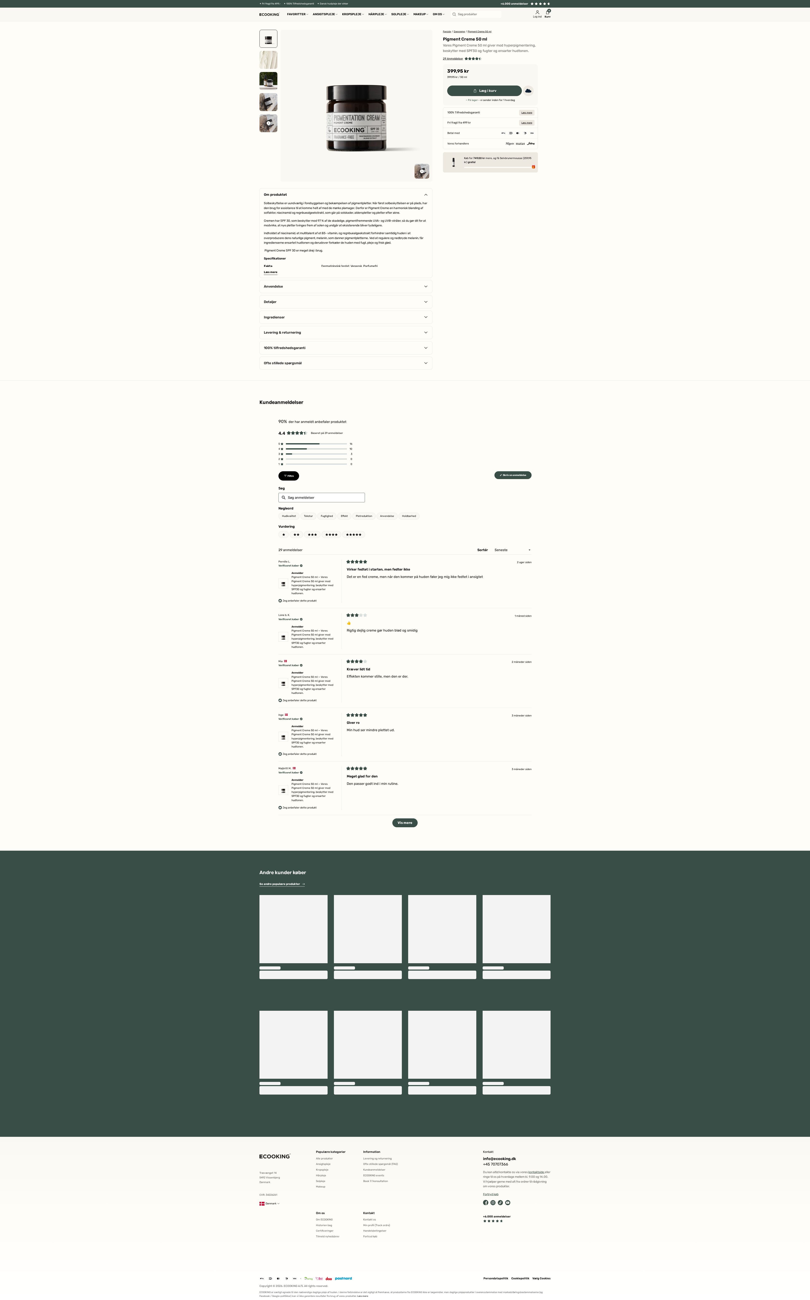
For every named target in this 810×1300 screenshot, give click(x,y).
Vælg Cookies (541, 1278)
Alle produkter (324, 1158)
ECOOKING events (373, 1175)
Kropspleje (322, 1169)
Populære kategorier (331, 1152)
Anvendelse (387, 516)
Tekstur (308, 516)
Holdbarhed (409, 516)
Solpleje (320, 1181)
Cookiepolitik (520, 1278)
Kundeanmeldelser (374, 1169)
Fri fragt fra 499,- (271, 3)
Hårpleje (321, 1175)
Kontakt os (369, 1219)
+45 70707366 (495, 1164)
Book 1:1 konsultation (375, 1181)
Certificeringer (324, 1230)
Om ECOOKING (324, 1219)
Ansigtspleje (323, 1164)
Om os (320, 1213)
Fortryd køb (370, 1236)
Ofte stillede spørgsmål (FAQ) (380, 1164)
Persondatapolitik (495, 1278)
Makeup (320, 1186)
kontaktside (536, 1172)
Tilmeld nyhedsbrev (327, 1236)
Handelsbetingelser (374, 1230)
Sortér (483, 550)
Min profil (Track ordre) (376, 1225)
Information (371, 1152)
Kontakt (369, 1213)
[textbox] (321, 497)
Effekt (344, 516)
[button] (462, 59)
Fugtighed (327, 516)
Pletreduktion (364, 516)
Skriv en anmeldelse (517, 476)
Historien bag (324, 1225)
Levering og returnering (377, 1158)
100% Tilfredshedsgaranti (300, 3)
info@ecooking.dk (499, 1159)
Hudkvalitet (289, 516)
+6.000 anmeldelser (514, 3)
